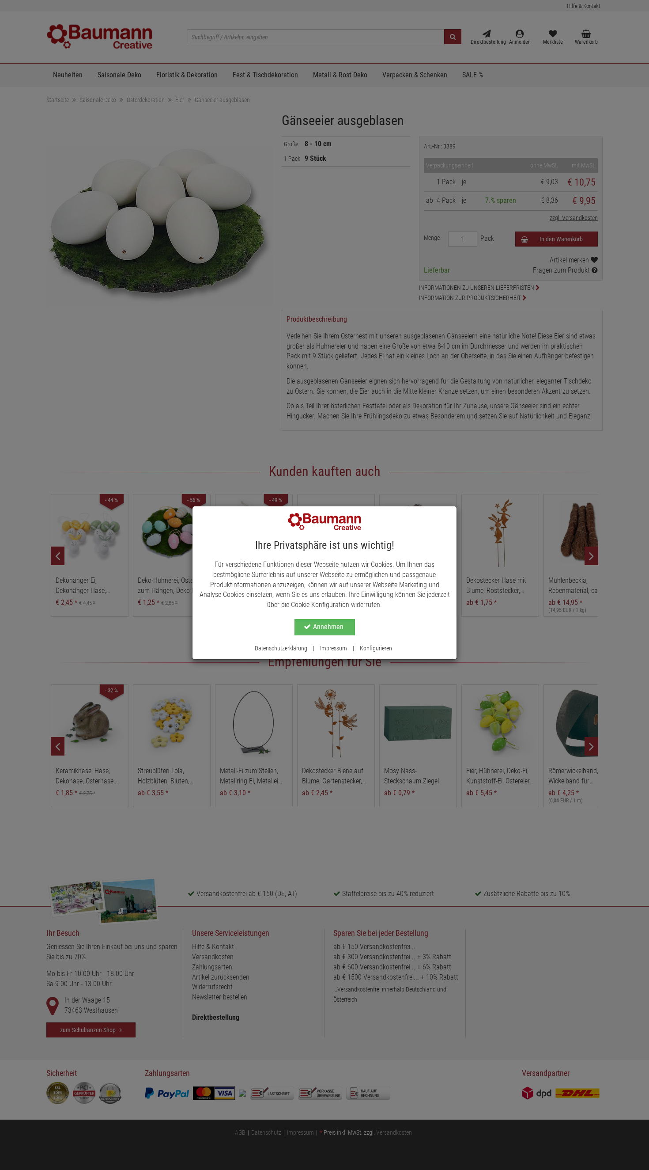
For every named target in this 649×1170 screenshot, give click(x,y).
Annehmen (328, 627)
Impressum (333, 648)
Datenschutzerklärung (281, 648)
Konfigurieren (376, 648)
